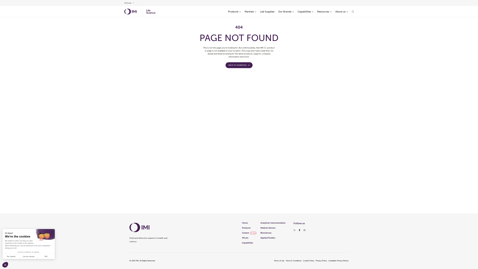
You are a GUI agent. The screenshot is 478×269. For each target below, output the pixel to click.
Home (245, 223)
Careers (245, 233)
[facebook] (299, 230)
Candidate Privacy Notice (338, 261)
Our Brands (284, 11)
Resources (323, 11)
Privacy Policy (321, 261)
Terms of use (279, 261)
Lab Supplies (267, 11)
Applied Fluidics (267, 238)
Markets (249, 11)
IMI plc (245, 238)
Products (233, 11)
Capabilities (304, 11)
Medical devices (267, 228)
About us (340, 11)
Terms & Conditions (293, 261)
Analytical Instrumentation (273, 223)
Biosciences (265, 233)
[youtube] (304, 230)
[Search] (353, 11)
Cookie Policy (308, 261)
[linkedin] (295, 230)
